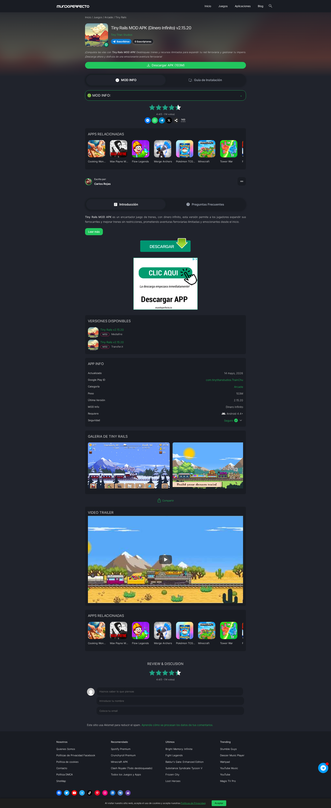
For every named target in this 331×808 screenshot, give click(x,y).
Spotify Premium (120, 748)
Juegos (223, 6)
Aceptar (219, 803)
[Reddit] (128, 793)
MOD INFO (125, 80)
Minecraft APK (119, 761)
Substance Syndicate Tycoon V (184, 768)
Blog (260, 6)
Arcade (238, 386)
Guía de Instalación (205, 80)
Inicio (208, 6)
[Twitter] (66, 793)
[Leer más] (165, 231)
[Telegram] (82, 793)
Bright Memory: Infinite (179, 748)
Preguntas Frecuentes (205, 204)
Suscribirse (123, 41)
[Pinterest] (97, 793)
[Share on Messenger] (148, 120)
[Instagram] (105, 793)
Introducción (125, 204)
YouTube (225, 774)
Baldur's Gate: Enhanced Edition (185, 761)
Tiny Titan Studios (121, 34)
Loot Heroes (173, 781)
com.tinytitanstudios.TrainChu (224, 379)
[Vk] (120, 793)
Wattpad (225, 761)
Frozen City (172, 774)
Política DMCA (64, 774)
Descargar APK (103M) (165, 65)
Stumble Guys (228, 748)
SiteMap (61, 781)
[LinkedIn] (112, 793)
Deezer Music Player (232, 755)
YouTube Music (229, 768)
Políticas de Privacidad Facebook (75, 755)
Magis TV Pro (228, 781)
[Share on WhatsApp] (155, 120)
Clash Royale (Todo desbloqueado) (131, 768)
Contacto (61, 768)
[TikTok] (89, 793)
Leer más (94, 231)
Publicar (234, 718)
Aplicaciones (243, 6)
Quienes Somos (65, 748)
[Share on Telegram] (162, 120)
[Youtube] (74, 793)
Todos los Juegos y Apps (126, 774)
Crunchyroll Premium (123, 755)
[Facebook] (59, 793)
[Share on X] (169, 120)
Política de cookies (67, 761)
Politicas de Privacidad (193, 803)
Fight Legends (174, 755)
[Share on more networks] (176, 120)
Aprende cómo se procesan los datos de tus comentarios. (177, 725)
